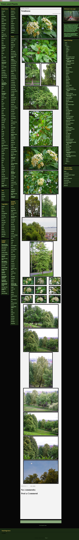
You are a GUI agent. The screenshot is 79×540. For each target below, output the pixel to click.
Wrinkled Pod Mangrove (13, 191)
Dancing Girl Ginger (4, 267)
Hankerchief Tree (13, 106)
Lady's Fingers (68, 134)
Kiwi (2, 101)
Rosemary (12, 292)
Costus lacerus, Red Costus (4, 259)
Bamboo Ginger (4, 248)
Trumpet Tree (13, 189)
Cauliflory (12, 73)
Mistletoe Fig (13, 278)
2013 (66, 163)
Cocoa (2, 42)
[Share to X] (32, 486)
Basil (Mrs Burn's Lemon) (13, 211)
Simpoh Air (12, 169)
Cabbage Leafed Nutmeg (13, 57)
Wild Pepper (13, 321)
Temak (12, 187)
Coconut (3, 53)
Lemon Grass (68, 83)
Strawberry (13, 30)
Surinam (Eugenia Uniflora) (13, 307)
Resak (2, 162)
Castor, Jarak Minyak (14, 235)
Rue (11, 297)
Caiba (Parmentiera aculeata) (70, 56)
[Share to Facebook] (33, 486)
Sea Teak (12, 180)
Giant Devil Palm (13, 97)
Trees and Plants (9, 4)
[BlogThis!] (31, 486)
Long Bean (3, 224)
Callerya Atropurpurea (13, 60)
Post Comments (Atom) (43, 525)
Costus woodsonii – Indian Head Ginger (4, 262)
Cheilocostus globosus (5, 254)
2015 (66, 44)
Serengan (12, 175)
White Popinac (13, 123)
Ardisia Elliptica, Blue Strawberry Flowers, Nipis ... (71, 156)
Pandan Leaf (13, 288)
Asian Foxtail (13, 208)
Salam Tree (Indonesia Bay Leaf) (14, 164)
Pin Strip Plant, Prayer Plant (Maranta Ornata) (4, 280)
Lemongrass (13, 266)
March (67, 160)
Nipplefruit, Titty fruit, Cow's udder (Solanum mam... (71, 95)
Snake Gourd (3, 232)
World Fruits (66, 185)
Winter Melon (4, 234)
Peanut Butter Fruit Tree (5, 146)
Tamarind (3, 181)
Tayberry (12, 32)
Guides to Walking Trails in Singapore (69, 174)
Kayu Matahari (13, 116)
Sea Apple (3, 167)
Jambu (3, 88)
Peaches (3, 143)
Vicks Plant (12, 316)
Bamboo (12, 47)
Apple (2, 12)
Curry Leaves (13, 247)
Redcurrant (13, 28)
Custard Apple (4, 57)
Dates (2, 58)
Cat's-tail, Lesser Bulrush (13, 71)
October (67, 48)
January (67, 161)
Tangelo (3, 183)
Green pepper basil (14, 212)
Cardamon (12, 231)
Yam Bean (3, 236)
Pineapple (3, 153)
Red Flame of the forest (69, 140)
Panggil (12, 145)
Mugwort (12, 280)
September (67, 49)
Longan (3, 110)
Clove (2, 51)
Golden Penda (13, 102)
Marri (12, 125)
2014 (66, 45)
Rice (2, 164)
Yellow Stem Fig (4, 73)
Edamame (3, 211)
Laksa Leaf (12, 263)
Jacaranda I (13, 109)
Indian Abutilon (13, 256)
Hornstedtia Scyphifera (3, 272)
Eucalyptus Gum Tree (14, 91)
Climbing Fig (3, 72)
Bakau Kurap (13, 44)
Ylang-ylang (13, 323)
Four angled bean (68, 133)
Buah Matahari (4, 28)
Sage (11, 301)
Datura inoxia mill (13, 249)
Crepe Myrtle (68, 137)
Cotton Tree (12, 80)
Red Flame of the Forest (13, 155)
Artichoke (3, 206)
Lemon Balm (13, 265)
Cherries (12, 19)
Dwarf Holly (13, 250)
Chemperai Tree (13, 75)
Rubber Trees (13, 160)
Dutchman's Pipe (13, 89)
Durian (3, 65)
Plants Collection (66, 180)
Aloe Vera (12, 206)
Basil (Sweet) (13, 220)
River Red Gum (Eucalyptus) (70, 104)
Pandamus (3, 140)
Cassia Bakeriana (13, 65)
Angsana (12, 42)
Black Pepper (13, 226)
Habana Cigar (4, 274)
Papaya (3, 138)
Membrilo (12, 130)
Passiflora (12, 25)
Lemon (3, 104)
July (67, 52)
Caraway (12, 233)
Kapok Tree (12, 114)
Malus (2, 111)
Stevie (12, 309)
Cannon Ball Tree (13, 63)
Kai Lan (3, 218)
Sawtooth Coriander (14, 303)
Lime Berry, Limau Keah (13, 269)
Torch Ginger (3, 291)
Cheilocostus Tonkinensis (3, 256)
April (67, 158)
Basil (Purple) (13, 219)
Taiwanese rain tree (14, 183)
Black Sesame (13, 227)
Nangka (3, 124)
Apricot (3, 14)
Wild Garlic (12, 319)
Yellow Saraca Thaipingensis (13, 197)
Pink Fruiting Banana (5, 148)
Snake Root (3, 171)
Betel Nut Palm (4, 19)
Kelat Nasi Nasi (13, 118)
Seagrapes (3, 169)
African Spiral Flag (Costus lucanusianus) (5, 245)
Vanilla (12, 314)
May (67, 55)
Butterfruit (3, 30)
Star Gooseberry (68, 64)
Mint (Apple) (13, 276)
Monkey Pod (13, 132)
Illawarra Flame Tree (14, 107)
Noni (2, 129)
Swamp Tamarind (13, 182)
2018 (66, 42)
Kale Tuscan (3, 220)
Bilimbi (3, 21)
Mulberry (12, 281)
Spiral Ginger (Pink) (4, 287)
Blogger (46, 537)
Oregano (12, 287)
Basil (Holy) (12, 214)
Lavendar (12, 261)
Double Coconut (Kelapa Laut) (4, 63)
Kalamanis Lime (4, 97)
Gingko (3, 86)
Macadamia (3, 196)
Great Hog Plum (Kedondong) (4, 94)
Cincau (12, 242)
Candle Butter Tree (14, 61)
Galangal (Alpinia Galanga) (4, 270)
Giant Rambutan (13, 99)
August (67, 51)
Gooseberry (12, 23)
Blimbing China (4, 23)
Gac (2, 89)
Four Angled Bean (4, 213)
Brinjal (3, 208)
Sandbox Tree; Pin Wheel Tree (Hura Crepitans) (71, 90)
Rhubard (3, 229)
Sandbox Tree (13, 166)
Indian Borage (13, 258)
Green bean (3, 215)
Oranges (3, 133)
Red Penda (12, 152)
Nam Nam (3, 122)
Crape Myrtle (13, 82)
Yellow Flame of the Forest (14, 194)
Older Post (59, 521)
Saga (12, 161)
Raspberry (12, 27)
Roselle (12, 290)
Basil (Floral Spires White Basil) (14, 217)
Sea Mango (12, 178)
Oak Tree (3, 199)
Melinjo (3, 117)
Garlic (12, 252)
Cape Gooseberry (13, 18)
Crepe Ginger (4, 265)
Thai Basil (12, 222)
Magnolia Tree (13, 138)
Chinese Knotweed (13, 245)
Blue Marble (3, 25)
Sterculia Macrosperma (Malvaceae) (13, 172)
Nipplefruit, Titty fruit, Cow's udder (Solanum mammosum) (14, 284)
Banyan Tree (13, 45)
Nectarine (3, 126)
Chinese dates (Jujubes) (4, 48)
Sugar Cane (3, 176)
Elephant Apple (4, 66)
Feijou (2, 68)
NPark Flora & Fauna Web (68, 178)
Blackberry (13, 11)
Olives (2, 136)
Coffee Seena (3, 45)
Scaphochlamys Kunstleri (4, 289)
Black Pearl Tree (13, 53)
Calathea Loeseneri (4, 252)
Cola (2, 55)
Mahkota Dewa (13, 273)
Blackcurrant (13, 12)
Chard (3, 209)
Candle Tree (3, 38)
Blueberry (12, 14)
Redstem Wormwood (14, 296)
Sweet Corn (3, 231)
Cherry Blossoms (13, 76)
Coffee (3, 43)
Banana (3, 18)
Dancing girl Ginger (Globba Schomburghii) (70, 61)
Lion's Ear (12, 271)
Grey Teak (12, 104)
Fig (2, 79)
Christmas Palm (13, 85)
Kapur (12, 120)
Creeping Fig (3, 70)
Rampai (3, 160)
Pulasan (3, 155)
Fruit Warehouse (66, 173)
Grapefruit (3, 91)
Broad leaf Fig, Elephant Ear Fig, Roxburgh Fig (4, 83)
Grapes (12, 21)
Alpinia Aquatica (4, 247)
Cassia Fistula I (13, 67)
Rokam (3, 165)
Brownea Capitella (14, 54)
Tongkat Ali (12, 312)
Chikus (3, 40)
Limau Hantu (3, 108)
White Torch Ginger (4, 293)
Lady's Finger (4, 222)
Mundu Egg (3, 120)
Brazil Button (13, 229)
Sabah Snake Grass (14, 299)
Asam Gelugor (4, 16)
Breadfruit (3, 27)
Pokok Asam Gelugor (69, 67)
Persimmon (3, 149)
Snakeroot (12, 304)
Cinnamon (3, 50)
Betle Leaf (12, 224)
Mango (3, 113)
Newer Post (23, 521)
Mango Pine (13, 129)
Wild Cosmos (13, 318)
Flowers (65, 171)
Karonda (3, 96)
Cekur (12, 238)
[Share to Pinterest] (34, 486)
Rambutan (3, 158)
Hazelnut (3, 194)
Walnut (3, 198)
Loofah (3, 225)
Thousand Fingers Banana (4, 186)
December (67, 46)
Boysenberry (13, 16)
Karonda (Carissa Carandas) (70, 63)
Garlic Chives (13, 254)
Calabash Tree (4, 34)
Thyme (12, 311)
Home (41, 521)
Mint (11, 274)
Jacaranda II (13, 113)
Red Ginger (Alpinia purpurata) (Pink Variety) (4, 284)
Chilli (12, 243)
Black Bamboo (13, 51)
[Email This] (30, 486)
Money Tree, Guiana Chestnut (14, 135)
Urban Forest (66, 183)
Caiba (2, 32)
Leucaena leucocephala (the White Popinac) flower (71, 143)
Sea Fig (3, 80)
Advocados (3, 11)
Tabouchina (3, 179)
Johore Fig (12, 111)
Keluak (3, 99)
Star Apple (3, 174)
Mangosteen (3, 115)
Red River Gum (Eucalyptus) (13, 158)
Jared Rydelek (66, 176)
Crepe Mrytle (13, 84)
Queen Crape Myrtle (14, 151)
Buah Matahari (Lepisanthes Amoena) (70, 59)
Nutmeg (3, 131)
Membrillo (12, 140)
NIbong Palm (13, 142)
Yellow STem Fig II (4, 75)
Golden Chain (13, 100)
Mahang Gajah (13, 127)
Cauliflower (67, 68)
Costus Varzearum (4, 263)
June (67, 54)
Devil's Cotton (13, 87)
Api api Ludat (13, 40)
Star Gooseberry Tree (5, 178)
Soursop (3, 172)
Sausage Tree (13, 168)
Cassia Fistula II (13, 68)
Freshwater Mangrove (13, 95)
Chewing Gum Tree (13, 78)
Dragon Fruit (4, 60)
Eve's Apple (12, 92)
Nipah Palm (3, 127)
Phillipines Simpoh (13, 147)
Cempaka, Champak (69, 85)
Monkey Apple (13, 137)
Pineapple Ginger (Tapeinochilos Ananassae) (4, 277)
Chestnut (3, 192)
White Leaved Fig (4, 77)
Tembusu (12, 185)
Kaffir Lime (12, 259)
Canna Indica (4, 250)
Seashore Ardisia (13, 176)
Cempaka (12, 240)
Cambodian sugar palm (4, 36)
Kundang (3, 103)
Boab (12, 49)
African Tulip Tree (13, 38)
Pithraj (3, 151)
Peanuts (3, 227)
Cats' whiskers (13, 236)
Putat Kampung (13, 149)
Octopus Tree (13, 144)
